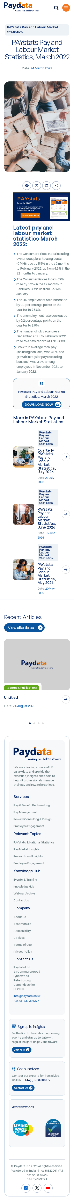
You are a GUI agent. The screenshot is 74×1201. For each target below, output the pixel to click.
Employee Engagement (29, 826)
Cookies (19, 938)
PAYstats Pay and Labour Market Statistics (46, 438)
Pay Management (25, 812)
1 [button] (30, 723)
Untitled (11, 697)
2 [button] (34, 723)
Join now (19, 1049)
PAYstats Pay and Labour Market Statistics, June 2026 (47, 518)
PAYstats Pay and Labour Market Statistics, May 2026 (47, 573)
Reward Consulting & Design (33, 819)
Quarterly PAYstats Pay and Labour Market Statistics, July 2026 (47, 461)
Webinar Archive (24, 893)
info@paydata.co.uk (27, 995)
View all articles (21, 627)
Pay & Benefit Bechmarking (32, 805)
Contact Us (21, 900)
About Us (20, 917)
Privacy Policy (23, 951)
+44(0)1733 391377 (26, 1000)
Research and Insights (28, 856)
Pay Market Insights (27, 849)
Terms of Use (23, 945)
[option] (37, 673)
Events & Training (25, 879)
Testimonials (22, 924)
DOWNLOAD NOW (39, 404)
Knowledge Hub (24, 886)
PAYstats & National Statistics (34, 842)
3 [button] (38, 723)
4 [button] (43, 723)
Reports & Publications (21, 688)
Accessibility (22, 931)
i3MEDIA (41, 1179)
